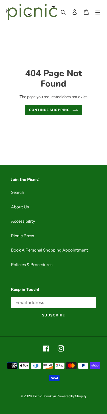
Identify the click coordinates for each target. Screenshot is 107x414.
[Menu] (97, 12)
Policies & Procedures (31, 264)
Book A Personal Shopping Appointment (49, 250)
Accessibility (23, 221)
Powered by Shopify (71, 396)
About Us (20, 206)
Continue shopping (49, 110)
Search (17, 192)
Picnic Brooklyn (44, 396)
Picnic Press (22, 235)
